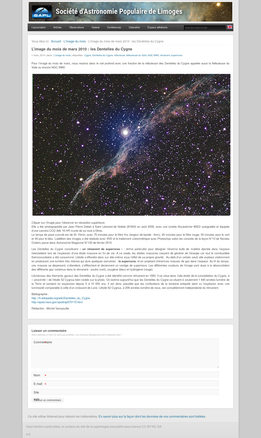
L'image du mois (75, 41)
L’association (39, 27)
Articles (57, 27)
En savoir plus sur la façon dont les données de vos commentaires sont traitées (152, 416)
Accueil (56, 41)
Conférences (114, 27)
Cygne (87, 55)
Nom (40, 376)
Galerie (96, 27)
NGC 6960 (153, 55)
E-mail (40, 384)
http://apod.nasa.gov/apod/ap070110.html (57, 302)
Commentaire (40, 343)
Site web (36, 395)
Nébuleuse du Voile (136, 55)
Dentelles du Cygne (102, 55)
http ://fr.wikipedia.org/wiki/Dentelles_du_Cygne (61, 298)
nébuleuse (119, 55)
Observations (76, 27)
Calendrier (134, 27)
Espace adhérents (158, 27)
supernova (176, 55)
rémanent (165, 55)
